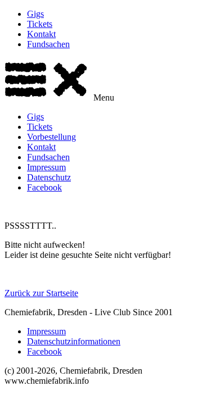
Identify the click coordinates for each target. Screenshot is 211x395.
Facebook (44, 187)
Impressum (46, 167)
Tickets (39, 24)
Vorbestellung (51, 137)
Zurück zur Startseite (41, 293)
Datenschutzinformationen (73, 341)
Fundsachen (48, 44)
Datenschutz (49, 177)
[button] (105, 80)
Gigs (35, 14)
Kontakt (41, 34)
